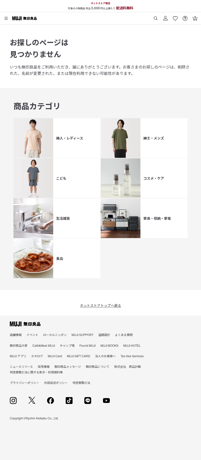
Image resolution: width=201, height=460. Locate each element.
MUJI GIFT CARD (78, 356)
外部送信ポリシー (56, 382)
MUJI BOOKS (109, 345)
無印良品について (97, 366)
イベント (32, 335)
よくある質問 (124, 335)
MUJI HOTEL (132, 345)
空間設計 (104, 335)
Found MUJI (87, 345)
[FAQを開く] (185, 16)
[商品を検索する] (155, 16)
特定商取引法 (81, 382)
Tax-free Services (132, 356)
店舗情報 (16, 335)
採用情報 (44, 366)
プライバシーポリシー (24, 382)
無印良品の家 (18, 345)
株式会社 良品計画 (127, 366)
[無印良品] (25, 324)
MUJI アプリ (18, 356)
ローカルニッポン (55, 335)
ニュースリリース (21, 366)
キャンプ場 (67, 345)
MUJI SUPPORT (82, 335)
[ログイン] (165, 16)
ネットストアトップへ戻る (100, 305)
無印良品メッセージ (67, 366)
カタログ (37, 356)
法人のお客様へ (105, 356)
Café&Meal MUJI (43, 345)
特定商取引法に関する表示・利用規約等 (36, 372)
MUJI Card (55, 356)
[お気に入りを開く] (175, 16)
